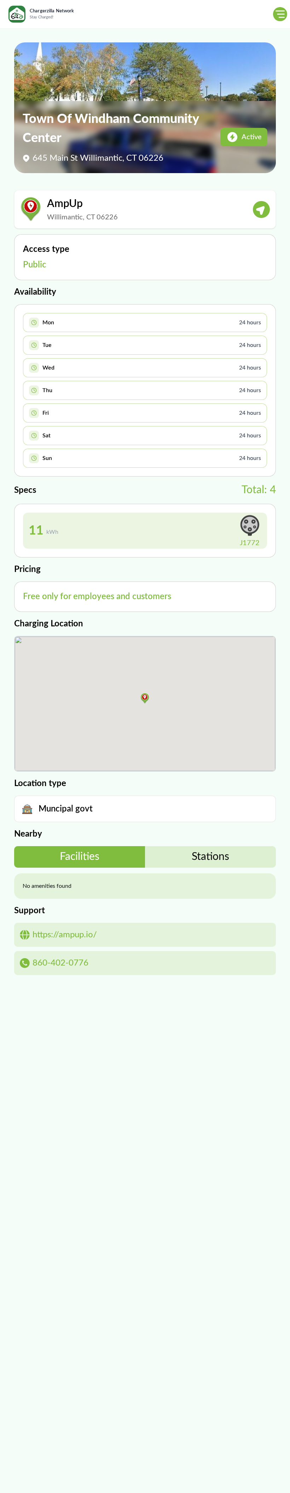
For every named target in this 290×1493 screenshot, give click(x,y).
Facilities (79, 856)
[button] (145, 698)
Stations (210, 856)
